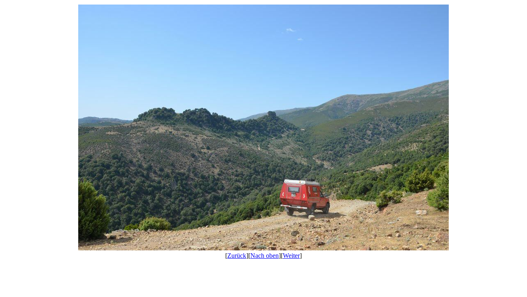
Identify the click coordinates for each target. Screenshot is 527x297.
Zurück (236, 255)
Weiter (291, 255)
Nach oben (264, 255)
